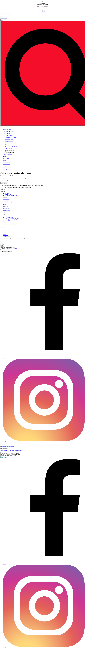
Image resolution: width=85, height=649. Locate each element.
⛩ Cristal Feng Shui (9, 139)
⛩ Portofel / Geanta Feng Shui (10, 144)
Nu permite (6, 457)
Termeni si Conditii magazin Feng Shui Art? (11, 218)
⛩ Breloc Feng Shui (9, 131)
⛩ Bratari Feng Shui (9, 135)
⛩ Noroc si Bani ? (6, 164)
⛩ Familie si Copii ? (6, 167)
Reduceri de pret (6, 193)
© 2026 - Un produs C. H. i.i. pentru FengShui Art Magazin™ (11, 450)
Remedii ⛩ (5, 156)
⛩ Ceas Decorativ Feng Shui (10, 137)
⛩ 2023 (4, 160)
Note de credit (5, 231)
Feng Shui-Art (42, 11)
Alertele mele (5, 235)
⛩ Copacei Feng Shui (9, 141)
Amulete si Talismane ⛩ (7, 154)
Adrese (4, 233)
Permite (2, 457)
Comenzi (4, 230)
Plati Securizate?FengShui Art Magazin (10, 219)
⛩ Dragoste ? (5, 165)
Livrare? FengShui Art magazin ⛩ (9, 217)
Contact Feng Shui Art (7, 220)
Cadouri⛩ (5, 169)
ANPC (4, 222)
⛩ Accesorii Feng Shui (9, 150)
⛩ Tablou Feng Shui (9, 148)
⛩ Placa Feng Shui (8, 133)
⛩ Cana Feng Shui (8, 142)
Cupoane (4, 234)
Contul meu (5, 221)
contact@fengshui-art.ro (12, 248)
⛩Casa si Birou (6, 158)
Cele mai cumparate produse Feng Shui (10, 195)
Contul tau (2, 225)
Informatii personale (6, 229)
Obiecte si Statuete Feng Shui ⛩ (11, 146)
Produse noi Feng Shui (7, 194)
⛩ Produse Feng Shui (7, 129)
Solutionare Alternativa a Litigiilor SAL (10, 223)
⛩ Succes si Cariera (6, 162)
